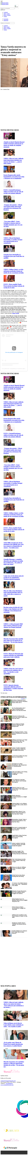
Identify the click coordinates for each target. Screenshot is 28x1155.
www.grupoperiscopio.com (7, 1084)
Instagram (6, 20)
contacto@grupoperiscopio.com (8, 1080)
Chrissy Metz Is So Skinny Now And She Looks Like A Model (19, 805)
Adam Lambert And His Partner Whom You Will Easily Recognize (18, 844)
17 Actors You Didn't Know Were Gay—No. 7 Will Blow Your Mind (19, 884)
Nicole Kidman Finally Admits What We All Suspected (18, 725)
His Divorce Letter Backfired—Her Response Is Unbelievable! (19, 765)
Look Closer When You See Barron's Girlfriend (19, 756)
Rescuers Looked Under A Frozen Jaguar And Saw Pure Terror (19, 829)
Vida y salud (6, 13)
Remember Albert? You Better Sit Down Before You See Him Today (19, 813)
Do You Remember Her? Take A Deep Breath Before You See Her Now (19, 709)
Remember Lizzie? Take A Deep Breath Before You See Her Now (19, 821)
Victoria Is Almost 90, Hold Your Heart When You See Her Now (19, 717)
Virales (5, 16)
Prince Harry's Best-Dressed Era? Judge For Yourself (19, 908)
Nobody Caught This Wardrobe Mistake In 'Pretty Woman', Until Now (19, 852)
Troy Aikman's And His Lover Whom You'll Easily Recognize (19, 781)
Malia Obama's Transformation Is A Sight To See (19, 797)
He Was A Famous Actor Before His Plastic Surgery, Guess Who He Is (19, 701)
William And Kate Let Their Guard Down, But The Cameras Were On (19, 741)
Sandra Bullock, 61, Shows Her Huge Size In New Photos (19, 932)
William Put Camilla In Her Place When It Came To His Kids (19, 916)
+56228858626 (9, 1083)
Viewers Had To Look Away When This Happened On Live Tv (19, 789)
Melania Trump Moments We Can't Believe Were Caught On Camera (19, 892)
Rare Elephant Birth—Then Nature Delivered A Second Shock (19, 733)
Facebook (6, 19)
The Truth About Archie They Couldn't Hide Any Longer (18, 860)
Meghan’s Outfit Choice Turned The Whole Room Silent (19, 924)
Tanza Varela (15, 313)
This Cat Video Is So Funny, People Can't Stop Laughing (19, 773)
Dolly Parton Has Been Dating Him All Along (18, 875)
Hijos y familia (7, 15)
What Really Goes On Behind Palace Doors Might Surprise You (19, 900)
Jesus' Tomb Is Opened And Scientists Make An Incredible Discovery (19, 749)
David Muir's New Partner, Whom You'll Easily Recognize (19, 836)
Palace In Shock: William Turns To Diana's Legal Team (19, 868)
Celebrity (6, 12)
